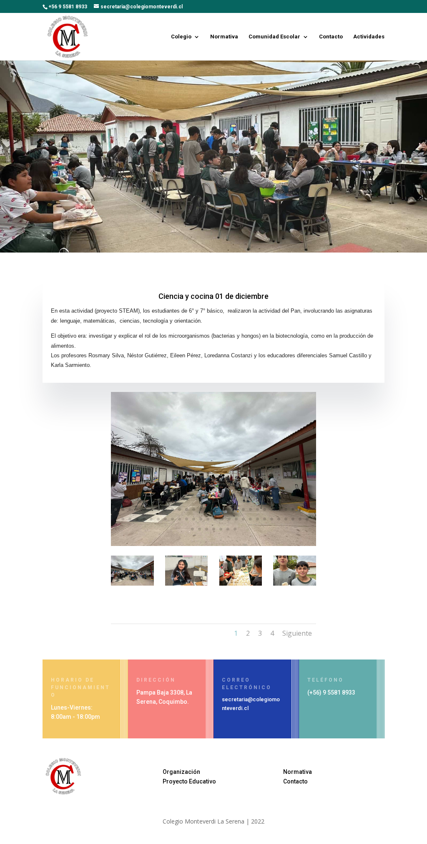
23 (271, 509)
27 (300, 509)
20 (250, 509)
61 (220, 529)
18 (236, 509)
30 (122, 519)
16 (222, 509)
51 (271, 519)
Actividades (368, 37)
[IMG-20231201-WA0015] (186, 583)
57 (192, 529)
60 (213, 529)
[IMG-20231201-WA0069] (213, 544)
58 (199, 529)
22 (264, 509)
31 (129, 519)
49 (257, 519)
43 (215, 519)
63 (235, 529)
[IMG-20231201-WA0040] (240, 583)
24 (278, 509)
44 (222, 519)
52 (278, 519)
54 (292, 519)
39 (186, 519)
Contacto (331, 37)
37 (172, 519)
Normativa (224, 37)
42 (207, 519)
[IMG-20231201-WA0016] (294, 583)
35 (158, 519)
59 (206, 529)
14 (207, 509)
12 (193, 509)
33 (144, 519)
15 (215, 509)
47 (243, 519)
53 (285, 519)
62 (227, 529)
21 (257, 509)
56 (307, 519)
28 (307, 509)
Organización (181, 771)
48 (250, 519)
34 (151, 519)
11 (186, 509)
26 (292, 509)
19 (243, 509)
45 (229, 519)
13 (200, 509)
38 (179, 519)
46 (236, 519)
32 (137, 519)
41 (200, 519)
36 (165, 519)
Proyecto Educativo (189, 781)
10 (179, 509)
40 (193, 519)
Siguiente (297, 633)
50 (264, 519)
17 (229, 509)
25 (285, 509)
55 (300, 519)
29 (115, 519)
